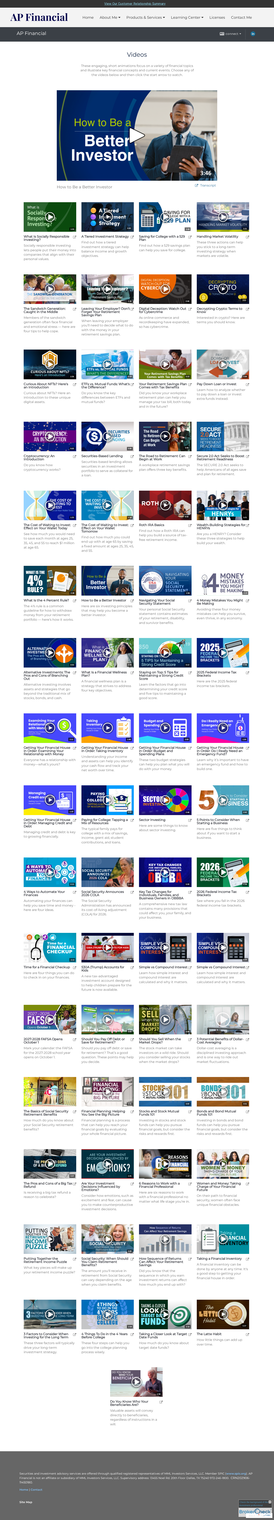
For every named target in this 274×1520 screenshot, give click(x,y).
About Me (108, 17)
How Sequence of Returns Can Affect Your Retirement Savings (161, 1262)
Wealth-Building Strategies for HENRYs (221, 526)
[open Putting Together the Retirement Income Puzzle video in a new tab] (74, 1259)
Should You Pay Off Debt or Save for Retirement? (103, 1041)
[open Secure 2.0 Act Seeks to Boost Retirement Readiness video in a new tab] (247, 456)
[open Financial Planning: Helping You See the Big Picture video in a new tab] (132, 1112)
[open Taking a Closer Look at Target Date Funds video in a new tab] (190, 1334)
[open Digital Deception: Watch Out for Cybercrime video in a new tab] (190, 309)
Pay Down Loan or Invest (216, 384)
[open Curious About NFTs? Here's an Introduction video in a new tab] (74, 384)
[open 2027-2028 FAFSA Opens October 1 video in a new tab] (74, 1039)
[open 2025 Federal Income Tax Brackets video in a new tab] (247, 673)
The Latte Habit (209, 1334)
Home (88, 17)
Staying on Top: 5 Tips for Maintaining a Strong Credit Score (161, 675)
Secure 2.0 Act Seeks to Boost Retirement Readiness (221, 457)
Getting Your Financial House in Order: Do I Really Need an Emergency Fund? (220, 751)
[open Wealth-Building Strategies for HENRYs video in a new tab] (247, 525)
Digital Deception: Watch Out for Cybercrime (162, 310)
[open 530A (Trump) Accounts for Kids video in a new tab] (132, 967)
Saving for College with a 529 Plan (162, 238)
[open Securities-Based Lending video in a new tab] (132, 456)
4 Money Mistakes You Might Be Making (220, 602)
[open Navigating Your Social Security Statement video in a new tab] (190, 601)
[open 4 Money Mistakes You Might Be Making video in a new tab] (247, 601)
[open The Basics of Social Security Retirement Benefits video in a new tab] (74, 1112)
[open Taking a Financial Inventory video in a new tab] (247, 1259)
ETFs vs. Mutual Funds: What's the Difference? (105, 386)
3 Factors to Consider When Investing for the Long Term (46, 1335)
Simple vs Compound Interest (163, 967)
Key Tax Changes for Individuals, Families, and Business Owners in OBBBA (161, 895)
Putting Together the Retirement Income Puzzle (45, 1260)
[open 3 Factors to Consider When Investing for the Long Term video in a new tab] (74, 1334)
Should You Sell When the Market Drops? (160, 1041)
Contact (36, 1489)
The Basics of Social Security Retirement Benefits (46, 1113)
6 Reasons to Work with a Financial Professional (159, 1185)
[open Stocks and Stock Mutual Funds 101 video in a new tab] (190, 1112)
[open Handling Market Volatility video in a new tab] (247, 237)
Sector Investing (152, 820)
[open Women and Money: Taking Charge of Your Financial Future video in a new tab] (247, 1184)
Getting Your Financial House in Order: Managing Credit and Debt (48, 823)
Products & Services (144, 17)
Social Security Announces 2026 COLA (102, 893)
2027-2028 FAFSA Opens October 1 (43, 1041)
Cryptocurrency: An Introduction (39, 457)
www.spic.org (236, 1473)
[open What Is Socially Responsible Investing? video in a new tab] (74, 237)
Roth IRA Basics (151, 525)
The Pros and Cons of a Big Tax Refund (48, 1185)
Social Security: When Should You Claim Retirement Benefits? (104, 1262)
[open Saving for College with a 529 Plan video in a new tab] (190, 237)
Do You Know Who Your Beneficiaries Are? (129, 1403)
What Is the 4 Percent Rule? (46, 600)
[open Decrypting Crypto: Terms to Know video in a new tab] (247, 309)
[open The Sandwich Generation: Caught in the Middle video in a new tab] (74, 309)
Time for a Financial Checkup (47, 967)
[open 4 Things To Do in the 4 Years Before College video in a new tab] (132, 1334)
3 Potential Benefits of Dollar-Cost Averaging (220, 1041)
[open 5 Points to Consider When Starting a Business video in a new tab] (247, 820)
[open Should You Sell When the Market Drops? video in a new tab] (190, 1039)
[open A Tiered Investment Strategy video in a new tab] (132, 237)
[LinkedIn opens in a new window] (253, 35)
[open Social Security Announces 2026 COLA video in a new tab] (132, 892)
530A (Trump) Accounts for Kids (102, 969)
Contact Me (241, 17)
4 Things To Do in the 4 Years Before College (104, 1335)
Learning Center (185, 17)
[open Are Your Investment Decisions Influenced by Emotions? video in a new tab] (132, 1184)
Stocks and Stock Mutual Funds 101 (159, 1113)
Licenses (217, 17)
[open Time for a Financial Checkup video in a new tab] (74, 967)
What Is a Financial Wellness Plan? (104, 674)
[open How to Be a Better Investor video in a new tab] (132, 601)
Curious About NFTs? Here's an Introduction (46, 386)
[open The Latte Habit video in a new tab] (247, 1334)
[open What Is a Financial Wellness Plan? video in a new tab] (132, 673)
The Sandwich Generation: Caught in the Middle (45, 310)
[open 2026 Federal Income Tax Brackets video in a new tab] (247, 892)
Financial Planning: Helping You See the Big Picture (103, 1113)
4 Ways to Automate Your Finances (44, 893)
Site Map (25, 1502)
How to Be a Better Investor (103, 600)
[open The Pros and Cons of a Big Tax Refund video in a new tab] (74, 1184)
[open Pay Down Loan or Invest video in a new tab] (247, 384)
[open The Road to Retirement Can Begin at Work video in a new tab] (190, 456)
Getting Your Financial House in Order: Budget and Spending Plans (162, 751)
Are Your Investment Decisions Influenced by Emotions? (100, 1187)
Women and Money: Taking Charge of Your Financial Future (219, 1187)
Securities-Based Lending (102, 456)
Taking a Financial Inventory (219, 1258)
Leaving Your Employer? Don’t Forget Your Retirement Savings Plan (105, 312)
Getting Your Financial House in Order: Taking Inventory (104, 749)
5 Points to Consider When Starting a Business (218, 821)
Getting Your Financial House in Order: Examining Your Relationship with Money (47, 751)
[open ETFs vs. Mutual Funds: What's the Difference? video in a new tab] (132, 384)
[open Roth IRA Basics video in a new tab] (190, 525)
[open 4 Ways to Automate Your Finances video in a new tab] (74, 892)
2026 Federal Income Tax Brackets (217, 893)
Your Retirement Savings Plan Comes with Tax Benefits (163, 386)
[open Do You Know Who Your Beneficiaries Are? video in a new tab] (161, 1402)
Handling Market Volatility (217, 236)
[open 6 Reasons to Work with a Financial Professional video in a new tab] (190, 1184)
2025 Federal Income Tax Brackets (216, 674)
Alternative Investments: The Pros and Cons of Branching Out (47, 675)
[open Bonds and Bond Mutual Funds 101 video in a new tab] (247, 1112)
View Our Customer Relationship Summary (134, 4)
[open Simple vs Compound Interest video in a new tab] (190, 967)
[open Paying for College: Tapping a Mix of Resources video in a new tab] (132, 820)
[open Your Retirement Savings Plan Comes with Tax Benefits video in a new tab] (190, 384)
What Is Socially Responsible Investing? (46, 238)
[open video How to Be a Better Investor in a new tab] (196, 185)
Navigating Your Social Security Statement (157, 602)
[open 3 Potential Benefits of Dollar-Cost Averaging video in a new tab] (247, 1039)
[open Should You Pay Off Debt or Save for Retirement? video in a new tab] (132, 1039)
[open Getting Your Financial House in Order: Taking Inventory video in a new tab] (132, 748)
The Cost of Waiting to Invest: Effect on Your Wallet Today (47, 526)
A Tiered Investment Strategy (105, 236)
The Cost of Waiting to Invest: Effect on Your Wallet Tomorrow (105, 528)
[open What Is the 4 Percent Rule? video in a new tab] (74, 601)
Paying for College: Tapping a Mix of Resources (104, 821)
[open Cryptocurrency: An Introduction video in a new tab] (74, 456)
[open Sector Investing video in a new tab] (190, 820)
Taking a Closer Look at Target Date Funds (163, 1335)
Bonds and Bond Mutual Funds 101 (216, 1113)
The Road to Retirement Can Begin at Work (162, 457)
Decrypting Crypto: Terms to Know (219, 310)
